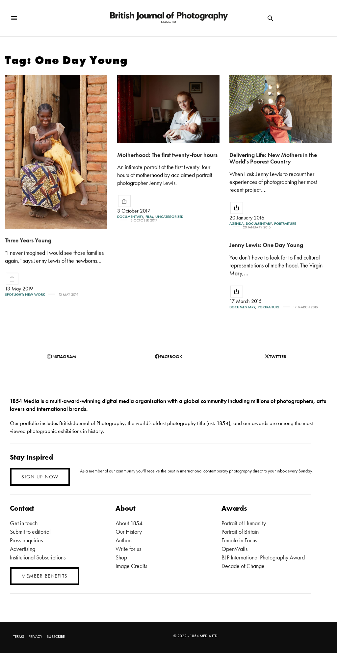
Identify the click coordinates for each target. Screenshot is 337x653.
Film (149, 216)
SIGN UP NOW (40, 476)
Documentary (130, 216)
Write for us (128, 549)
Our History (129, 531)
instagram (63, 356)
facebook (171, 356)
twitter (277, 356)
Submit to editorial (30, 531)
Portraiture (285, 223)
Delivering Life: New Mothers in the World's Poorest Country (273, 158)
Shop (121, 557)
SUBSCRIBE (56, 636)
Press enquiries (26, 540)
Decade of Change (243, 566)
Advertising (22, 549)
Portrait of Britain (240, 531)
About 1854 (129, 523)
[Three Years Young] (56, 152)
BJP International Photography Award (263, 557)
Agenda (236, 223)
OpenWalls (234, 549)
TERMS (18, 636)
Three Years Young (28, 240)
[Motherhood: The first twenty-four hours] (168, 109)
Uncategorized (169, 216)
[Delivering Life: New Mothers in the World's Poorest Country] (280, 109)
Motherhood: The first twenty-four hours (167, 154)
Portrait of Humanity (243, 523)
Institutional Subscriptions (37, 557)
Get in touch (24, 523)
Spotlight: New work (25, 294)
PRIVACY (35, 636)
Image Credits (131, 566)
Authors (124, 540)
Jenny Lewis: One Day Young (266, 245)
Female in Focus (239, 540)
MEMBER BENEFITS (44, 576)
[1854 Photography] (168, 18)
